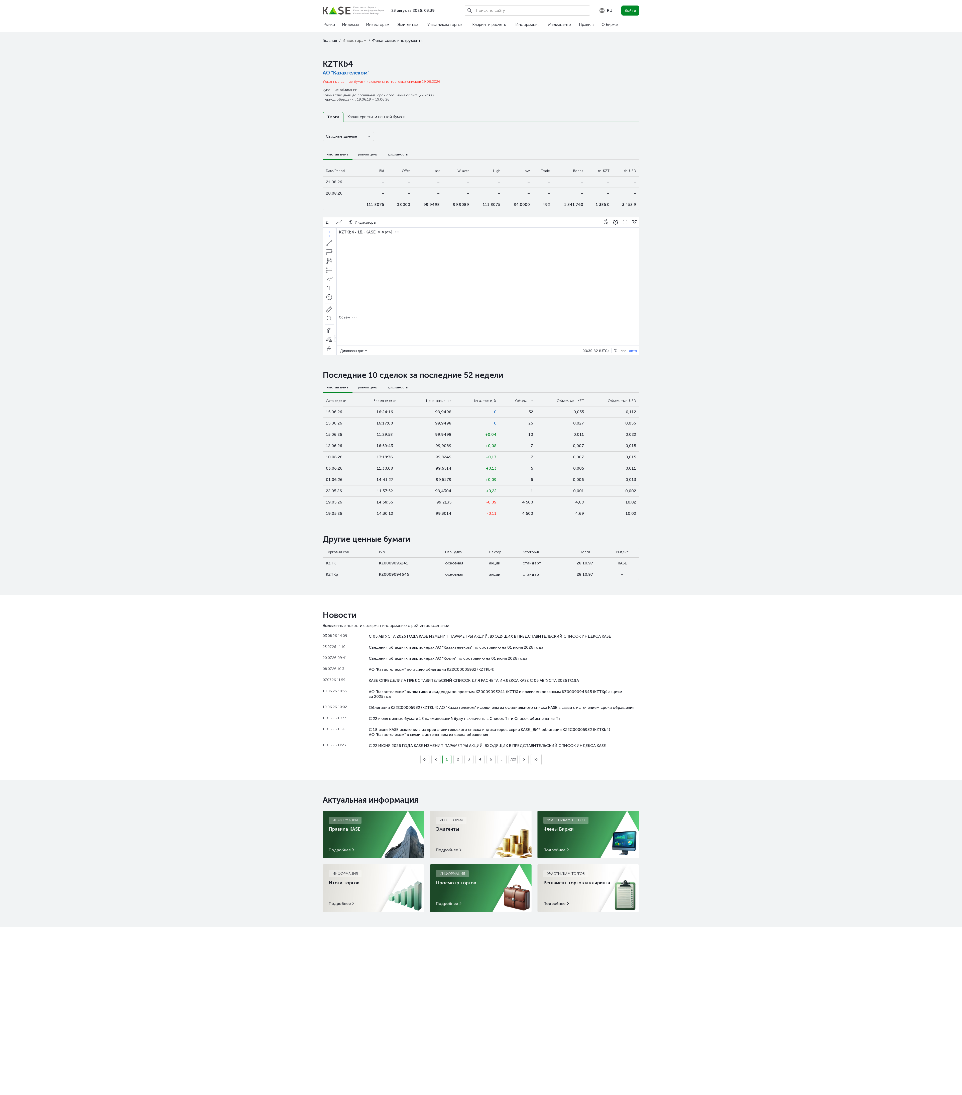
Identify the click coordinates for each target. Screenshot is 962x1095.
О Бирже (610, 24)
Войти (630, 10)
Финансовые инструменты (397, 40)
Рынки (329, 24)
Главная (330, 40)
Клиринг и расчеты (489, 24)
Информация (527, 24)
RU (609, 10)
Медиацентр (559, 24)
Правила (586, 24)
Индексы (350, 24)
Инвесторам (377, 24)
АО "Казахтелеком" (346, 73)
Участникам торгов (444, 24)
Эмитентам (407, 24)
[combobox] (605, 11)
